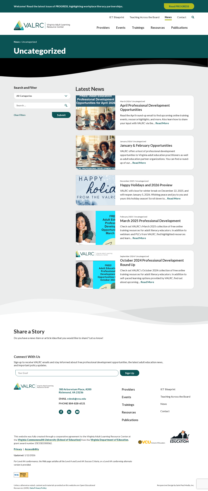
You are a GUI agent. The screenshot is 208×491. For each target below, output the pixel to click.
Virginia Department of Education (109, 439)
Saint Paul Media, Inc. (185, 485)
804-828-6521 (77, 403)
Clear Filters (20, 115)
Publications (179, 27)
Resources (158, 27)
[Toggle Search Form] (193, 17)
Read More (162, 123)
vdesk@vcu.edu (76, 398)
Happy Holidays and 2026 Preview (146, 185)
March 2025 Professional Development (150, 221)
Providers (103, 27)
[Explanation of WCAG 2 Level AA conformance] (21, 474)
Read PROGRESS (179, 6)
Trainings (138, 27)
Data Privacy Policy (38, 488)
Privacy (18, 449)
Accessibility (32, 449)
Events (120, 27)
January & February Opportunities (146, 145)
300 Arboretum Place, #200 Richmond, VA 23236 (75, 391)
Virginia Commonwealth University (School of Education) (49, 439)
